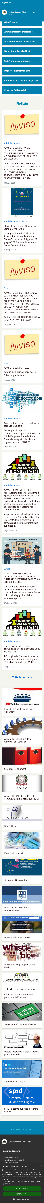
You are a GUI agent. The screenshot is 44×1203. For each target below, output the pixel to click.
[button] (22, 1199)
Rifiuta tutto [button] (22, 1194)
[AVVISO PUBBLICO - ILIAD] (22, 345)
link (10, 1184)
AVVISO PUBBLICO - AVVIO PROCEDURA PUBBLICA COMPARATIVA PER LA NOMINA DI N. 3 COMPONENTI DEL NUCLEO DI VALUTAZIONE (21, 153)
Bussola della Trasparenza (22, 1129)
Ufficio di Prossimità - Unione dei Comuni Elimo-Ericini (20, 227)
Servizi (24, 221)
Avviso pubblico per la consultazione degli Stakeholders (22, 424)
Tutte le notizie (21, 677)
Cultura (7, 568)
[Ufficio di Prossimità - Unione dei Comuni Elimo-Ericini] (22, 203)
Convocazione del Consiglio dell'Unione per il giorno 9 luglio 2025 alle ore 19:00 (22, 649)
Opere (6, 288)
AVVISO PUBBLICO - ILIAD (16, 367)
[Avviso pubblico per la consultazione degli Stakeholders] (22, 400)
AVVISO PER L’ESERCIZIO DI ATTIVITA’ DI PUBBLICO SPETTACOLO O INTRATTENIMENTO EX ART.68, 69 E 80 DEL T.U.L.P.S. (22, 577)
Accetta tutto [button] (22, 1188)
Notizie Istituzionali (12, 143)
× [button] (41, 1165)
